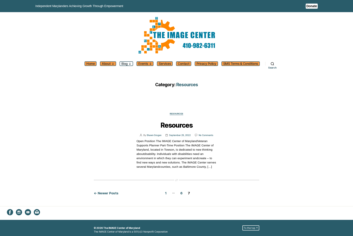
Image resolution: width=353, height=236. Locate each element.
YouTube (30, 216)
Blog (126, 64)
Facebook (12, 216)
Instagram (21, 216)
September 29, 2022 (180, 135)
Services (165, 64)
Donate (311, 6)
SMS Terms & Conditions (240, 64)
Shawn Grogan (154, 135)
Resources (176, 114)
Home (90, 64)
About (108, 64)
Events (145, 64)
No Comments (206, 135)
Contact (183, 64)
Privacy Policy (206, 64)
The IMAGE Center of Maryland (121, 227)
